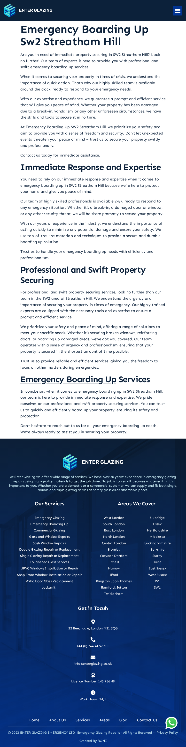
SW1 (157, 587)
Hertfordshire (157, 530)
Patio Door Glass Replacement (49, 581)
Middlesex (157, 537)
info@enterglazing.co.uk (93, 664)
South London (113, 524)
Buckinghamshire (157, 543)
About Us (57, 720)
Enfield (113, 562)
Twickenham (113, 594)
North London (114, 537)
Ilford (113, 575)
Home (34, 720)
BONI (102, 741)
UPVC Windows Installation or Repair (49, 568)
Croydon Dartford (114, 556)
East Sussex (157, 568)
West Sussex (157, 575)
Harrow (113, 568)
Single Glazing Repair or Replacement (49, 556)
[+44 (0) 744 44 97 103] (93, 639)
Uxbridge (157, 518)
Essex (157, 524)
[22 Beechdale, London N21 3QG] (93, 622)
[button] (177, 10)
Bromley (114, 549)
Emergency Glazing (49, 518)
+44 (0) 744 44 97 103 (93, 646)
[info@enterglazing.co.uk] (93, 657)
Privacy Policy (167, 733)
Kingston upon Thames (114, 581)
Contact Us (147, 720)
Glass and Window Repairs (49, 537)
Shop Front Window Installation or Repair (49, 575)
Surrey (157, 556)
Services (83, 720)
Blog (123, 720)
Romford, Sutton (114, 587)
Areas (104, 720)
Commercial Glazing (49, 530)
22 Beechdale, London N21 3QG (93, 628)
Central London (114, 543)
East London (114, 530)
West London (114, 518)
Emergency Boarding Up (68, 379)
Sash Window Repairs (49, 543)
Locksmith (49, 587)
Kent (157, 562)
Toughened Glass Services (49, 562)
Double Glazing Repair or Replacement (49, 549)
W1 (157, 581)
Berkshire (157, 549)
